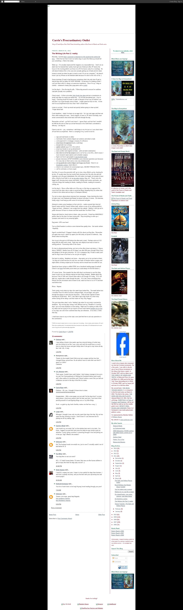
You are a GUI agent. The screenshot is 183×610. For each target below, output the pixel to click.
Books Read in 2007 (117, 533)
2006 (115, 524)
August (117, 466)
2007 (115, 522)
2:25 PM (58, 408)
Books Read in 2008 (117, 535)
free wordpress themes (63, 498)
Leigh (58, 411)
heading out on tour (96, 308)
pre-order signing (79, 178)
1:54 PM (58, 352)
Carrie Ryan (60, 387)
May (116, 473)
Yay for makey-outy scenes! (123, 489)
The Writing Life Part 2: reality (124, 501)
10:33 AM (59, 480)
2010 (115, 514)
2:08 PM (58, 384)
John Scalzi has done (79, 95)
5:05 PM (58, 450)
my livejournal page (119, 428)
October (118, 461)
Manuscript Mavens (119, 442)
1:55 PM (58, 368)
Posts (116, 558)
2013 (115, 451)
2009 (115, 517)
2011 (115, 456)
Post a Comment (56, 508)
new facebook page (81, 157)
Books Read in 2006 (117, 531)
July (116, 468)
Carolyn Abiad (60, 426)
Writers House (117, 417)
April (116, 476)
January (118, 511)
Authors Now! (117, 437)
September (118, 463)
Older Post (101, 514)
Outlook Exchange (62, 484)
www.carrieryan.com (126, 420)
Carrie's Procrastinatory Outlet (71, 40)
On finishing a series (121, 499)
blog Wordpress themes (63, 500)
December (118, 458)
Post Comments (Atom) (65, 518)
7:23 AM (58, 490)
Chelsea (58, 339)
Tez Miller (59, 454)
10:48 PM (59, 466)
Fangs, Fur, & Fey (118, 439)
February (118, 509)
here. (122, 52)
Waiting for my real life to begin (124, 492)
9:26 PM (58, 504)
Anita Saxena (60, 470)
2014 (115, 448)
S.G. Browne (60, 371)
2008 (115, 519)
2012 (115, 453)
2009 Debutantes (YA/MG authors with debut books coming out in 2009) (123, 432)
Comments (117, 562)
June (117, 471)
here (61, 268)
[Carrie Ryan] (122, 355)
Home (77, 514)
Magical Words (117, 426)
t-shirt (85, 85)
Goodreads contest (62, 165)
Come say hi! (122, 357)
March (117, 478)
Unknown (59, 442)
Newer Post (52, 514)
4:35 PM (58, 438)
